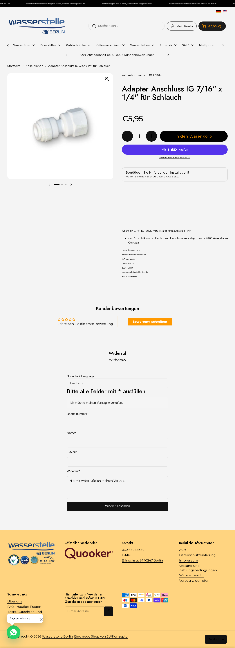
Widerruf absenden (117, 506)
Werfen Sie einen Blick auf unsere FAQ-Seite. (152, 176)
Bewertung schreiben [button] (150, 321)
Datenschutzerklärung (197, 555)
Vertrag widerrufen (194, 580)
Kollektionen (34, 66)
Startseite (14, 66)
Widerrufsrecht (191, 575)
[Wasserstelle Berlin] (36, 26)
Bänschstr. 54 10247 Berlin (142, 560)
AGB (182, 550)
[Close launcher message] (39, 617)
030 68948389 (133, 550)
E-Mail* (72, 452)
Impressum (188, 560)
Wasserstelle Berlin (57, 636)
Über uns (14, 601)
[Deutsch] (218, 11)
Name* (71, 433)
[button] (56, 184)
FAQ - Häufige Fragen (24, 607)
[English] (225, 11)
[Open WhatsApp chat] (13, 632)
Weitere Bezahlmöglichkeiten (174, 157)
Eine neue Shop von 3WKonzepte (101, 636)
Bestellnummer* (78, 414)
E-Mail (126, 555)
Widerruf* (73, 471)
